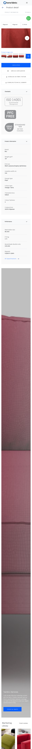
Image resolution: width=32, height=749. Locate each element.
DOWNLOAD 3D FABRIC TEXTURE (17, 76)
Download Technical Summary (17, 82)
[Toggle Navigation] (27, 3)
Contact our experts (12, 709)
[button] (16, 38)
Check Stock (16, 65)
